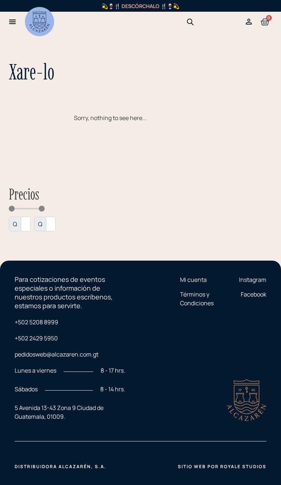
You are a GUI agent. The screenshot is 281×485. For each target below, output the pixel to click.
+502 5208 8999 (36, 322)
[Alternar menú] (12, 21)
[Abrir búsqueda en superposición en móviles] (190, 22)
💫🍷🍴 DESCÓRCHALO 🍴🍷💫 (140, 6)
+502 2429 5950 (36, 338)
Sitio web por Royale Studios (222, 466)
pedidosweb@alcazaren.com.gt (56, 354)
